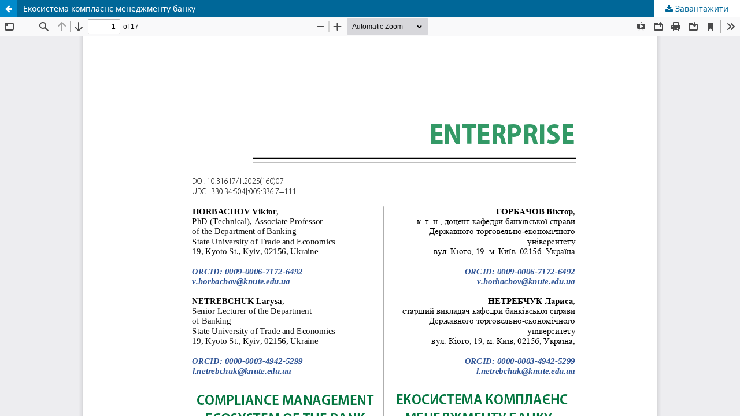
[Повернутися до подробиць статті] (8, 8)
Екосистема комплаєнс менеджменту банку (109, 8)
